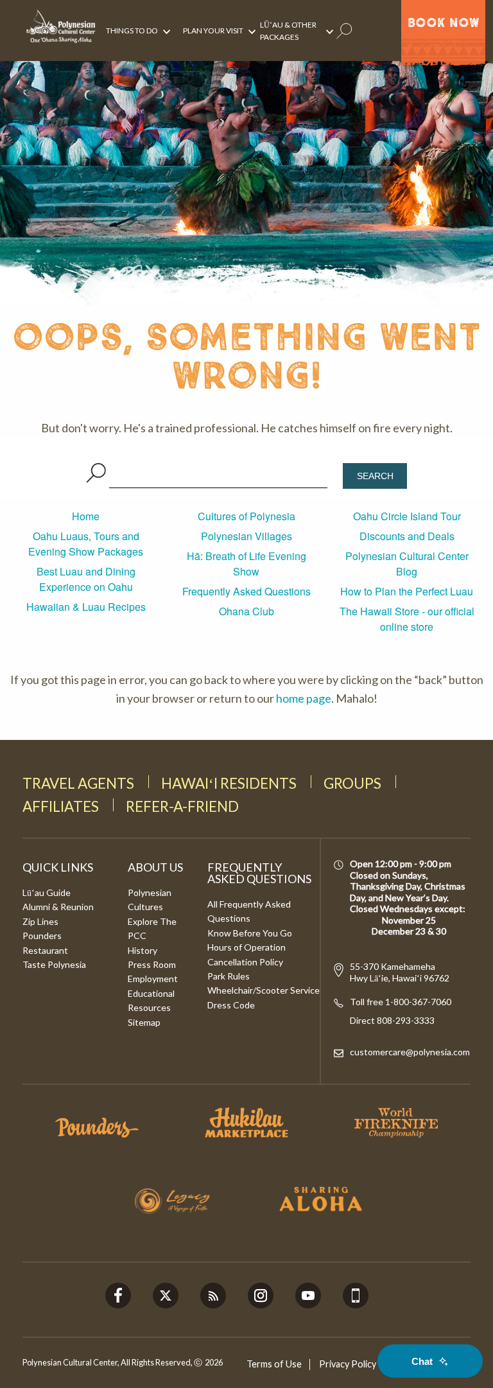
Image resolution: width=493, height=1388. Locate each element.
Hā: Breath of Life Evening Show (246, 564)
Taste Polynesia (54, 964)
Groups (352, 783)
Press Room (152, 964)
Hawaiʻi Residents (229, 783)
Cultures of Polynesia (246, 516)
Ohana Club (246, 611)
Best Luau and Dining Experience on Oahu (86, 579)
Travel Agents (78, 783)
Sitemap (144, 1022)
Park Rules (228, 976)
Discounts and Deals (406, 536)
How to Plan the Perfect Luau (406, 591)
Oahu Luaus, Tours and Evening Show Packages (85, 544)
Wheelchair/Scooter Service (263, 990)
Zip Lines (40, 921)
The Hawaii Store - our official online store (407, 619)
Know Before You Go (249, 932)
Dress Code (231, 1004)
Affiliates (60, 806)
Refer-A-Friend (182, 806)
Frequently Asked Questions (246, 591)
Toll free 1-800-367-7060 (400, 1001)
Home (85, 516)
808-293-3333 (405, 1020)
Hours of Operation (246, 947)
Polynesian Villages (246, 536)
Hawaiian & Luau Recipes (86, 606)
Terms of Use (274, 1363)
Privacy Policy (347, 1363)
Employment (153, 978)
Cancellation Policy (245, 961)
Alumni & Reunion (58, 906)
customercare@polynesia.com (410, 1051)
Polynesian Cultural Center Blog (407, 564)
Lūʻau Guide (46, 892)
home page (303, 698)
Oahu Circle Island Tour (407, 516)
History (142, 950)
